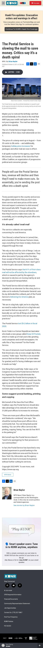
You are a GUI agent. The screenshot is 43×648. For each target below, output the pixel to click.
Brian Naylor (13, 61)
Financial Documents (11, 599)
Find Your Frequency (11, 617)
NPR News (7, 474)
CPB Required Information (12, 594)
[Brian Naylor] (6, 493)
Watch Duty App (16, 24)
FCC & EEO (7, 626)
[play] (3, 645)
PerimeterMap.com (30, 22)
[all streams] (40, 645)
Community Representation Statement (17, 603)
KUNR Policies (8, 621)
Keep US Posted (33, 334)
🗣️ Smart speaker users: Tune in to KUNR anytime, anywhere (21, 545)
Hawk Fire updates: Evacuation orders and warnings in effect (21, 17)
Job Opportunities (10, 608)
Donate (36, 3)
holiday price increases (20, 146)
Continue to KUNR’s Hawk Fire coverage (21, 29)
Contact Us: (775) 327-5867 (13, 612)
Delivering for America (19, 297)
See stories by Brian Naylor (24, 505)
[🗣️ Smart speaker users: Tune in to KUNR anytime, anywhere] (21, 528)
